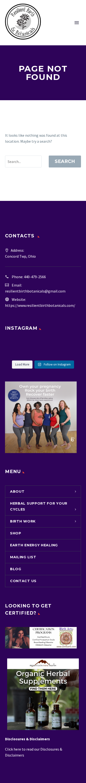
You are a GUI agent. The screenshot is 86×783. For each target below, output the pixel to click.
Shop (15, 533)
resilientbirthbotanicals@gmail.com (35, 291)
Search (65, 161)
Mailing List (23, 557)
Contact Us (23, 581)
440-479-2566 (35, 276)
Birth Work (23, 521)
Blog (15, 569)
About (17, 491)
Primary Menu (76, 22)
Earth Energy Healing (34, 545)
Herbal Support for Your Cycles (38, 506)
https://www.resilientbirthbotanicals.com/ (40, 305)
